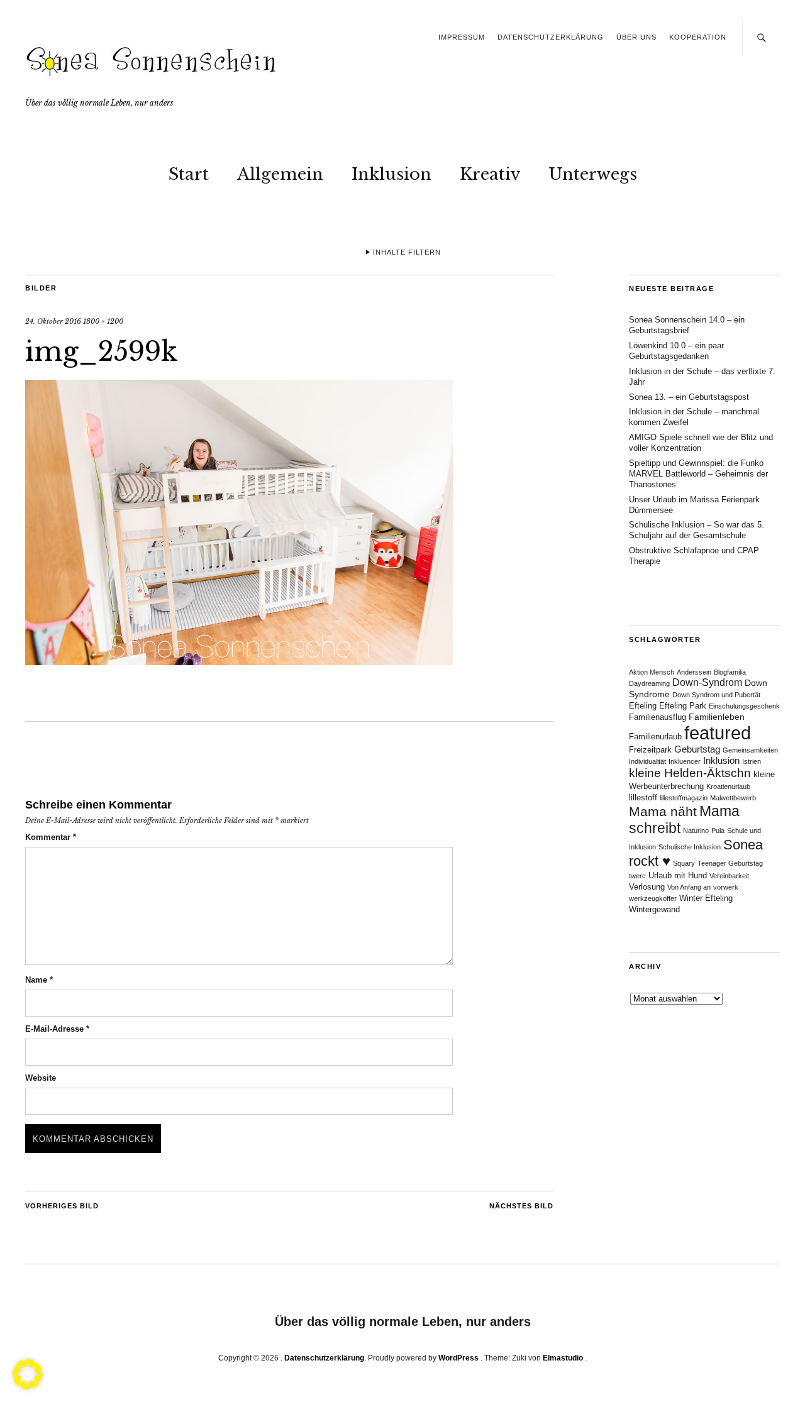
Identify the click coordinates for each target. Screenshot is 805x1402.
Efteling (643, 706)
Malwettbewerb (733, 798)
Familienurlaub (655, 736)
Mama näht (663, 811)
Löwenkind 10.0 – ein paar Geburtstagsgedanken (676, 351)
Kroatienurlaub (728, 786)
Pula (717, 830)
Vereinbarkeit (729, 876)
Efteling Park (682, 706)
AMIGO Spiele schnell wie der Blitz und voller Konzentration (701, 443)
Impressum (461, 37)
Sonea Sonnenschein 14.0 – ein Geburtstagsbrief (687, 325)
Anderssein (694, 672)
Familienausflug (657, 717)
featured (717, 732)
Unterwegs (592, 174)
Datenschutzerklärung (550, 37)
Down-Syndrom (707, 682)
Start (189, 174)
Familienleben (717, 717)
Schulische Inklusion (689, 847)
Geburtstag (697, 749)
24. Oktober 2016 (53, 321)
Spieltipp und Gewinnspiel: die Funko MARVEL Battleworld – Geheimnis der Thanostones (698, 473)
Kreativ (490, 174)
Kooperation (697, 37)
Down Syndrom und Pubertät (716, 694)
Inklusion (391, 174)
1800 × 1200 (103, 321)
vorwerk (725, 887)
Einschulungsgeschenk (744, 706)
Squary (684, 863)
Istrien (751, 761)
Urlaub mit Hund (677, 875)
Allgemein (280, 174)
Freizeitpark (650, 750)
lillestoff (643, 797)
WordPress (458, 1358)
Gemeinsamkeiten (750, 750)
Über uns (636, 37)
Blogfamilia (730, 672)
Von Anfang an (689, 887)
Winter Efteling (706, 898)
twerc (637, 876)
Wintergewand (654, 909)
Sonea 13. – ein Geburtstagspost (689, 397)
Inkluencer (685, 761)
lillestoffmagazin (684, 798)
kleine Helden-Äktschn (690, 773)
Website (40, 1078)
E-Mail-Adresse (57, 1029)
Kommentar (50, 837)
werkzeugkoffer (653, 898)
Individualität (647, 761)
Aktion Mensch (651, 672)
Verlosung (647, 887)
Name (39, 980)
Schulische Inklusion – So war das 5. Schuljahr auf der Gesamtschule (696, 530)
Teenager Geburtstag (730, 863)
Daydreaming (649, 683)
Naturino (696, 830)
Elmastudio (563, 1358)
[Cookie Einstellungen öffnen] (28, 1385)
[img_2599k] (239, 661)
